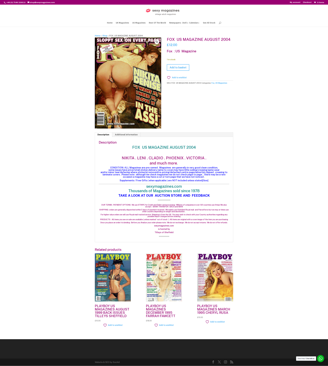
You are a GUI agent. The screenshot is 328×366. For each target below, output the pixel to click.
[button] (157, 42)
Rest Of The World (157, 23)
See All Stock (209, 23)
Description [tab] (103, 134)
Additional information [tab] (126, 134)
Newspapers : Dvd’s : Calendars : (184, 23)
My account (295, 2)
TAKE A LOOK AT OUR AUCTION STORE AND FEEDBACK (164, 195)
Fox (212, 83)
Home (109, 23)
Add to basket (178, 67)
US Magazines (139, 23)
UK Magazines (122, 23)
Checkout (307, 2)
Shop (104, 36)
